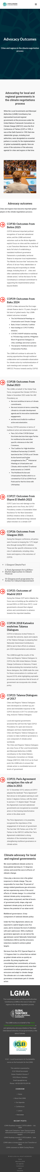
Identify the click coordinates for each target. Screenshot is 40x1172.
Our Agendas (20, 1102)
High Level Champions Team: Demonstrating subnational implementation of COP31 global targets (20, 1132)
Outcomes (20, 1115)
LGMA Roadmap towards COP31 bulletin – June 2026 (20, 1138)
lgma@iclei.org (22, 1080)
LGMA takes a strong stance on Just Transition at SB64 (20, 1143)
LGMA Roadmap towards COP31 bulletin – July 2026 (20, 1126)
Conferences (20, 1106)
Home (20, 1094)
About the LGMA (20, 1098)
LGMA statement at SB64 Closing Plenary (20, 1147)
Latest (20, 1111)
